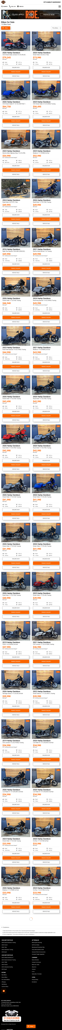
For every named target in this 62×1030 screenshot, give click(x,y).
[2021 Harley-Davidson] (46, 237)
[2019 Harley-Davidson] (15, 631)
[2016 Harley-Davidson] (15, 237)
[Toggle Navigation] (60, 6)
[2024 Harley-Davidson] (15, 188)
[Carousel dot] (9, 48)
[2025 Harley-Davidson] (46, 90)
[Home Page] (3, 2)
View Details (15, 76)
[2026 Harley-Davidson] (15, 41)
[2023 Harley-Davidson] (15, 139)
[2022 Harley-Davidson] (46, 680)
